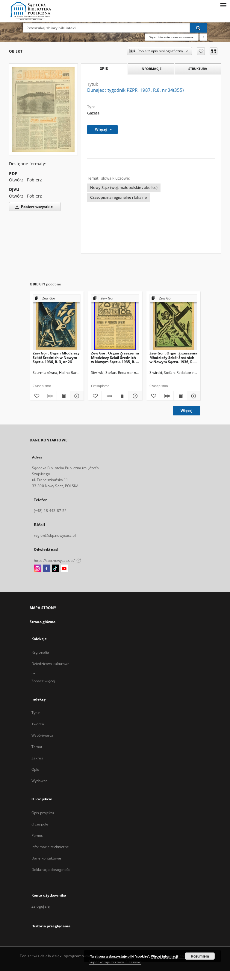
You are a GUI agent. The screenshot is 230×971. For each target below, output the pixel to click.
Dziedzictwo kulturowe (50, 663)
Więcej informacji (164, 956)
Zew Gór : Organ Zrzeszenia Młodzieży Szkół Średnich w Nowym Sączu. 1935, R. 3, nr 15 (115, 357)
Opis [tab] (104, 69)
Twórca (37, 724)
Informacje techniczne (50, 846)
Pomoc (37, 835)
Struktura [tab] (197, 68)
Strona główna (43, 621)
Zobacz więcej (43, 680)
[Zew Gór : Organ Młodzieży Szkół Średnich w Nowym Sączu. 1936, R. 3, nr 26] (56, 322)
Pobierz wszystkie (36, 206)
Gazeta (93, 113)
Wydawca (39, 780)
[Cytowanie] (213, 51)
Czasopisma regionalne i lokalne (118, 197)
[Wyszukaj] (198, 28)
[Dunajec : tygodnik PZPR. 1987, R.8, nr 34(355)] (43, 109)
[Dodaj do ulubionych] (201, 51)
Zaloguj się (40, 906)
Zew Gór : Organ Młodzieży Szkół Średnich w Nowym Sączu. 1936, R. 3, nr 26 (56, 357)
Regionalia (40, 652)
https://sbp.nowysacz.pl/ (54, 560)
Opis (35, 769)
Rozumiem (200, 956)
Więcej (187, 410)
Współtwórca (42, 735)
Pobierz (34, 180)
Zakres (37, 758)
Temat (37, 746)
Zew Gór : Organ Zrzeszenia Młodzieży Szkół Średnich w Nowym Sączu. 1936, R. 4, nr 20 (173, 357)
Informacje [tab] (150, 68)
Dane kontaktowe (46, 858)
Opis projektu (42, 812)
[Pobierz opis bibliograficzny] (49, 396)
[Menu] (223, 5)
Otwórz (17, 180)
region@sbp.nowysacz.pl (55, 535)
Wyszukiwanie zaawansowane (171, 37)
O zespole (39, 824)
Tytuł (35, 712)
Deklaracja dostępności (51, 869)
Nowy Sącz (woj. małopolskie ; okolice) (124, 187)
